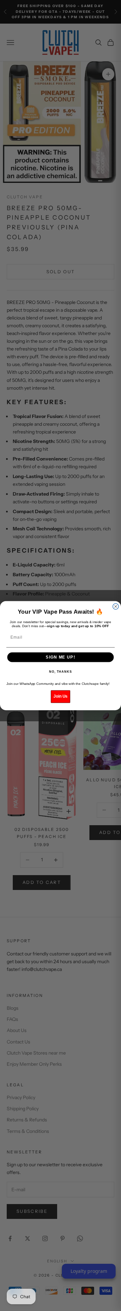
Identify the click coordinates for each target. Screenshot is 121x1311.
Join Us (60, 696)
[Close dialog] (116, 606)
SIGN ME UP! (60, 657)
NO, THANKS (60, 671)
